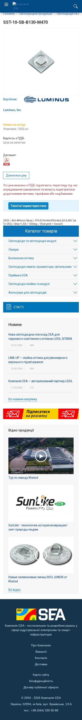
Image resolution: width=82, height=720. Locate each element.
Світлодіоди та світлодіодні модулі (32, 241)
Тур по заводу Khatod (23, 477)
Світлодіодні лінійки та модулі (29, 284)
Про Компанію (41, 645)
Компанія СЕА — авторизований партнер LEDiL (40, 381)
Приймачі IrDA (18, 275)
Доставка (41, 664)
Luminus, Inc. (12, 110)
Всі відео (14, 589)
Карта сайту (41, 674)
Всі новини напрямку (22, 399)
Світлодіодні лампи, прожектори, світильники (39, 266)
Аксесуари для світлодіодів (27, 292)
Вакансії (41, 651)
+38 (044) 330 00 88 (44, 710)
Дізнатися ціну (16, 175)
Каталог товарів (41, 231)
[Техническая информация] (6, 161)
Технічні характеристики (28, 206)
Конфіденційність (41, 681)
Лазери (13, 249)
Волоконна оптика (21, 258)
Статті (19, 307)
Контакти (41, 658)
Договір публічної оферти (41, 687)
